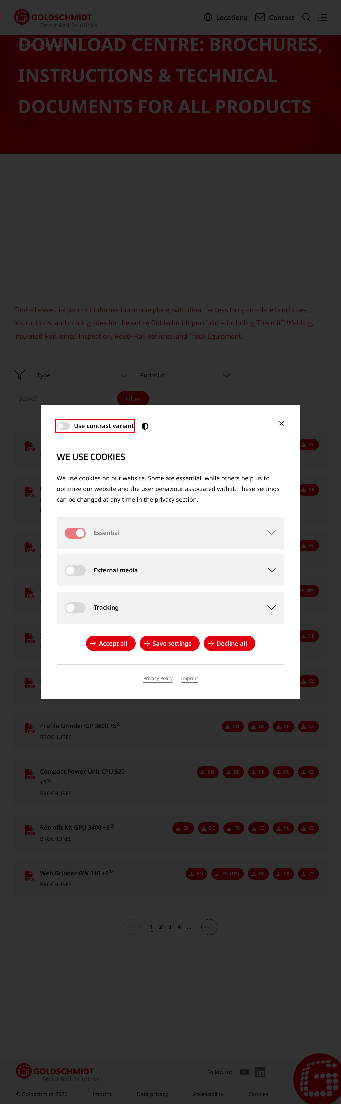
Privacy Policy (158, 678)
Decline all (232, 643)
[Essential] (268, 533)
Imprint (189, 678)
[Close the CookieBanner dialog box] (282, 423)
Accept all (113, 643)
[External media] (268, 570)
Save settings (172, 643)
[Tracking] (268, 608)
